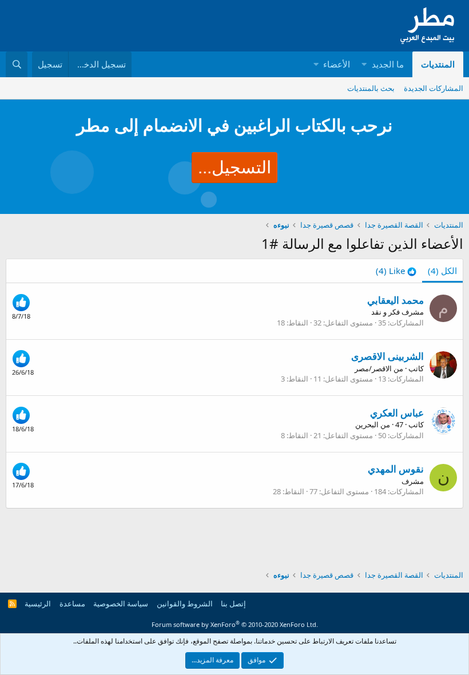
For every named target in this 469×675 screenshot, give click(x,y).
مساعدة (72, 603)
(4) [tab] (442, 270)
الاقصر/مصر (373, 368)
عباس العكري (397, 412)
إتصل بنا (233, 603)
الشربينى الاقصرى (387, 356)
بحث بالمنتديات (371, 88)
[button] (364, 64)
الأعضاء (336, 64)
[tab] (396, 271)
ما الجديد (388, 64)
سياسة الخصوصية (120, 603)
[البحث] (16, 64)
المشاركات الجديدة (433, 88)
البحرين (367, 424)
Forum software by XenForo (235, 624)
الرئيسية (38, 603)
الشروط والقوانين (185, 603)
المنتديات (438, 64)
